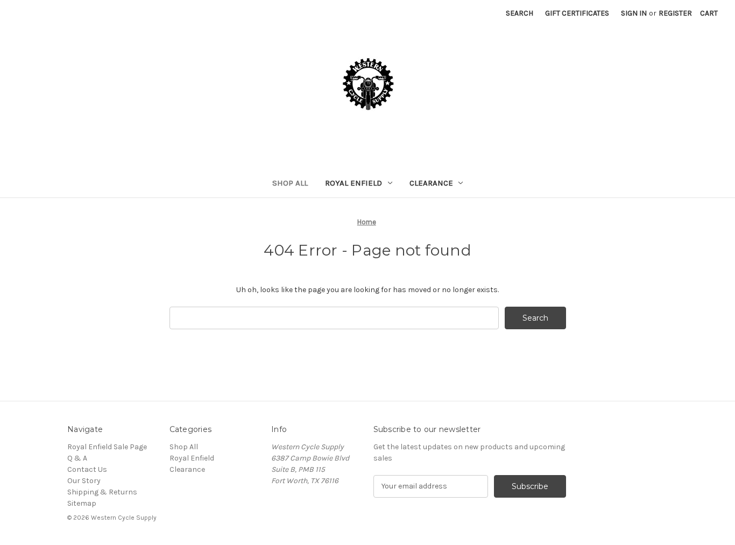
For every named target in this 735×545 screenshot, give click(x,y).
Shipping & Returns (102, 492)
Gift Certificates (577, 13)
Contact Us (87, 469)
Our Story (84, 480)
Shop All (290, 183)
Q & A (77, 458)
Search (519, 13)
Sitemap (81, 503)
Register (675, 13)
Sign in (634, 13)
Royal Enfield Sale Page (107, 446)
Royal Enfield (353, 183)
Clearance (431, 183)
